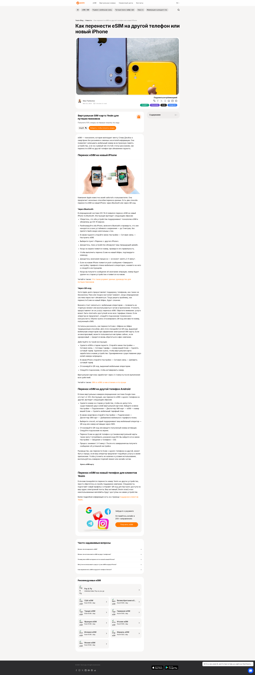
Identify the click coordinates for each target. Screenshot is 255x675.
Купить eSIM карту (87, 464)
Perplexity (155, 105)
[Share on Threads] (165, 100)
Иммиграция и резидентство (157, 10)
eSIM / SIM (85, 10)
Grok (163, 105)
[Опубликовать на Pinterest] (169, 100)
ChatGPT (144, 105)
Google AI (172, 105)
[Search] (178, 10)
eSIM (94, 3)
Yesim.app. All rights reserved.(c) (90, 665)
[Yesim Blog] (80, 3)
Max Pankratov (88, 101)
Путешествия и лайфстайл (124, 10)
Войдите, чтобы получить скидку (102, 128)
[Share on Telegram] (176, 100)
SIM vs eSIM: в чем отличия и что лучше (109, 382)
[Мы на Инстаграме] (79, 670)
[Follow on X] (82, 670)
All (78, 10)
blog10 (81, 128)
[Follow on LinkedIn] (86, 670)
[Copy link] (154, 101)
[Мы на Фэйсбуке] (76, 670)
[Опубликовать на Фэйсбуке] (158, 100)
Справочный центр (126, 3)
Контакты (139, 3)
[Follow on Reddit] (95, 670)
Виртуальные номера (108, 3)
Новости (140, 10)
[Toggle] (141, 549)
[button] (154, 100)
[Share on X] (161, 100)
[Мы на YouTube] (89, 670)
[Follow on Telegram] (92, 670)
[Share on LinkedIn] (172, 100)
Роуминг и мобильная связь (102, 10)
